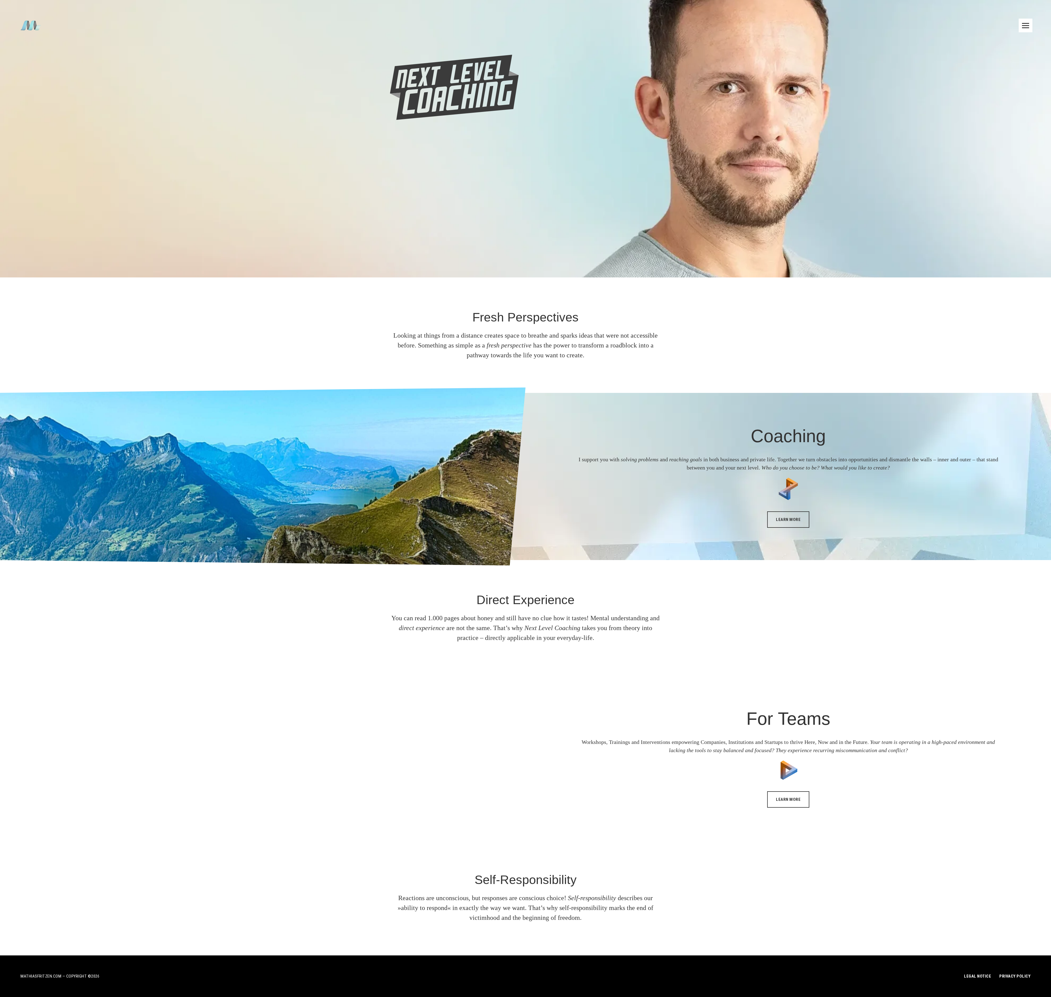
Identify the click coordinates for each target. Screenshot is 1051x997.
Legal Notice (977, 976)
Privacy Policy (1014, 976)
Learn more (788, 519)
